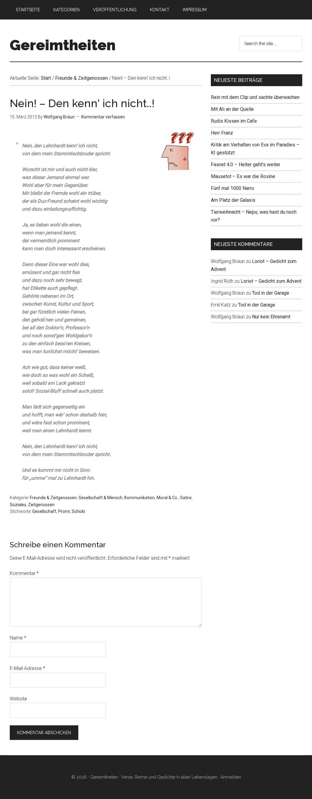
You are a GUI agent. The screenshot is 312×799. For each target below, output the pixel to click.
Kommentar (24, 573)
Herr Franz (222, 133)
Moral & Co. (167, 497)
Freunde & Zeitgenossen (53, 497)
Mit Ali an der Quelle (232, 109)
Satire (186, 497)
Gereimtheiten (62, 45)
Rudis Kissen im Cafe (234, 121)
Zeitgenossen (41, 504)
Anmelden (231, 777)
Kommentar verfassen (103, 116)
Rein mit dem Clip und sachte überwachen (255, 97)
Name (18, 638)
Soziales (18, 504)
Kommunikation (139, 497)
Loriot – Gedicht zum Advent (271, 281)
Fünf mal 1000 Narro (232, 188)
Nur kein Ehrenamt (271, 317)
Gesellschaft (44, 511)
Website (18, 699)
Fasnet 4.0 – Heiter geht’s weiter (245, 164)
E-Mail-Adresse (27, 668)
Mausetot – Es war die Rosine (243, 176)
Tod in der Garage (270, 293)
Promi (64, 511)
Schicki (78, 511)
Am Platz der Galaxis (233, 200)
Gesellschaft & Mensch (100, 497)
